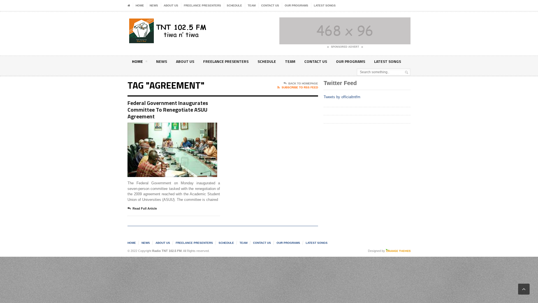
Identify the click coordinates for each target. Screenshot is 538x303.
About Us (171, 5)
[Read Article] (179, 127)
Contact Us (270, 5)
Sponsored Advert (345, 46)
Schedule (234, 5)
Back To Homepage (303, 83)
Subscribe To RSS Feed (300, 87)
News (154, 5)
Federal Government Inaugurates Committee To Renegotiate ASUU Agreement (167, 109)
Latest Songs (325, 5)
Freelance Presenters (202, 5)
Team (252, 5)
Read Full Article (145, 208)
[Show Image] (165, 127)
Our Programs (296, 5)
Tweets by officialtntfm (342, 97)
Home (140, 5)
